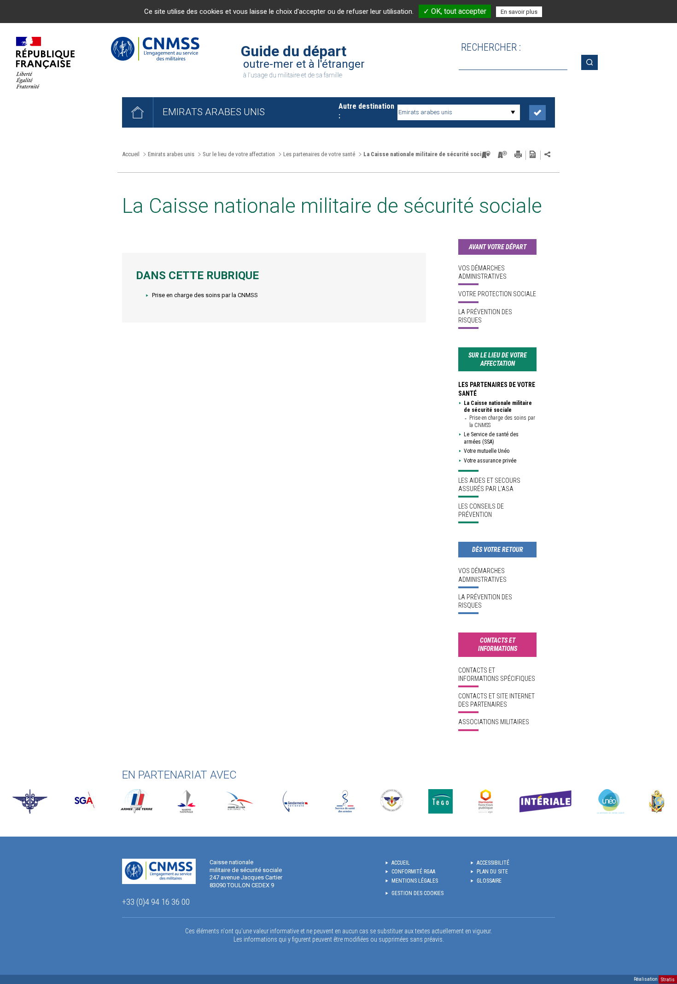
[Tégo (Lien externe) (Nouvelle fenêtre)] (440, 801)
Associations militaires (493, 722)
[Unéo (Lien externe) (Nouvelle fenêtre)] (610, 801)
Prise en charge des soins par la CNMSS (205, 295)
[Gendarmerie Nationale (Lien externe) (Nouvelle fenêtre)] (295, 801)
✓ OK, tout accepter (454, 11)
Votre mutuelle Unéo (486, 451)
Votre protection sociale (497, 294)
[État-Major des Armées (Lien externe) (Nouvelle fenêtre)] (29, 801)
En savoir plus (519, 11)
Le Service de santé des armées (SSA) (491, 438)
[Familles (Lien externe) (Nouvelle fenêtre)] (392, 801)
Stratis (668, 979)
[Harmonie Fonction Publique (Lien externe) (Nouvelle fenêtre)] (486, 801)
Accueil (131, 154)
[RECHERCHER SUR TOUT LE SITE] (592, 62)
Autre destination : (366, 111)
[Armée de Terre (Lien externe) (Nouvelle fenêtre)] (136, 801)
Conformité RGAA (413, 871)
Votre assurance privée (490, 460)
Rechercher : (491, 47)
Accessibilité (493, 863)
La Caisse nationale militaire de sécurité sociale (498, 407)
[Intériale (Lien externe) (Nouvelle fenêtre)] (545, 801)
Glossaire (489, 881)
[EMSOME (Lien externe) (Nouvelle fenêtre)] (656, 801)
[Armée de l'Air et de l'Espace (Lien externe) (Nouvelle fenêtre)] (239, 801)
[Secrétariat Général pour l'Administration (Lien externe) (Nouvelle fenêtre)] (84, 801)
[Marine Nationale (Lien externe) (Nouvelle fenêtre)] (186, 801)
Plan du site (492, 871)
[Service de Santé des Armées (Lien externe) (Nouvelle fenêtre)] (345, 801)
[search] (513, 62)
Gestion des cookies (417, 893)
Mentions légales (414, 881)
